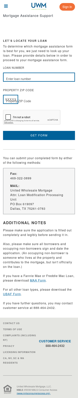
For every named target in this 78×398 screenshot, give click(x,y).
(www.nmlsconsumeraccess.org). (34, 393)
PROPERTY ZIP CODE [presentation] (18, 95)
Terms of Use (12, 329)
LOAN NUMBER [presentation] (17, 73)
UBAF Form (12, 294)
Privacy (8, 346)
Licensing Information (19, 352)
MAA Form (38, 280)
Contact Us (11, 323)
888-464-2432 (55, 345)
